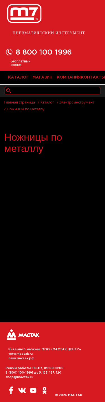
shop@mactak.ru (19, 377)
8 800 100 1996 (44, 52)
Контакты (90, 77)
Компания (66, 77)
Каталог (17, 77)
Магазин (42, 77)
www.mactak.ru (20, 353)
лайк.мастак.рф (21, 358)
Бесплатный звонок (21, 62)
